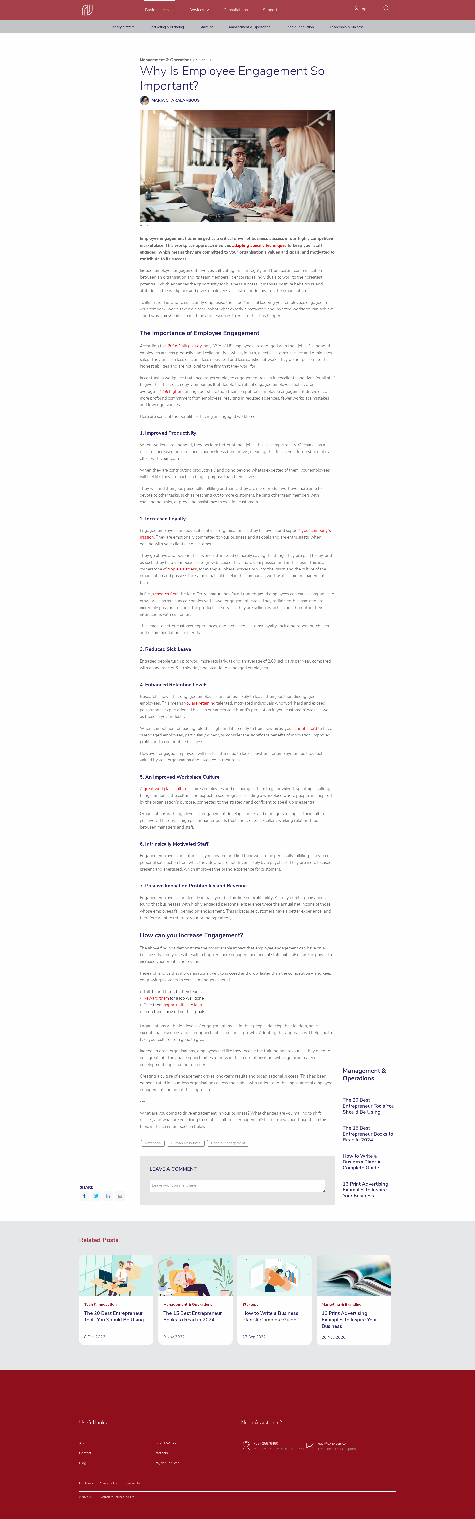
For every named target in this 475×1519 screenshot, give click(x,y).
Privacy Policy (108, 1483)
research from (166, 594)
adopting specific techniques (259, 245)
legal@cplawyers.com (332, 1443)
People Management (228, 1143)
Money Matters (123, 27)
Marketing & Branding (167, 27)
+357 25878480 (266, 1443)
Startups (206, 27)
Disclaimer (86, 1483)
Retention (153, 1143)
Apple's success (182, 569)
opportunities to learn (184, 1005)
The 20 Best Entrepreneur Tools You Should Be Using (368, 1106)
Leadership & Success (347, 27)
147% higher (169, 391)
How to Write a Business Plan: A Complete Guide (362, 1162)
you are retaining (199, 703)
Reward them (156, 998)
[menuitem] (159, 10)
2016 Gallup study (185, 346)
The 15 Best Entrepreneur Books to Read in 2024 (368, 1134)
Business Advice (159, 10)
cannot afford (304, 728)
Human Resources (186, 1143)
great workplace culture (165, 789)
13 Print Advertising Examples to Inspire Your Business (365, 1190)
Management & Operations (249, 27)
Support (270, 10)
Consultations (236, 10)
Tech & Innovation (300, 27)
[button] (84, 1196)
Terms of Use (132, 1483)
